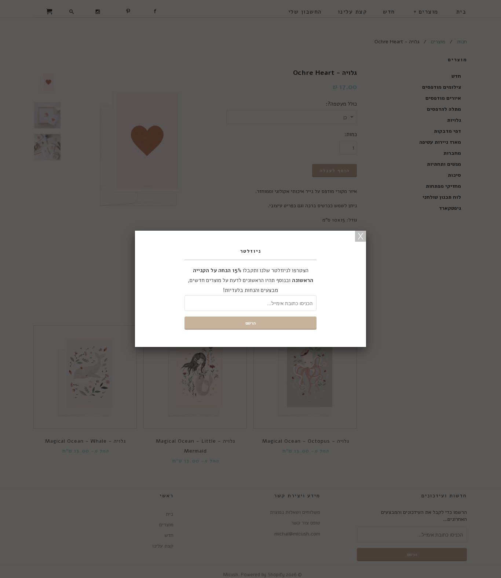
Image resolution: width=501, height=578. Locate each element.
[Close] (360, 236)
